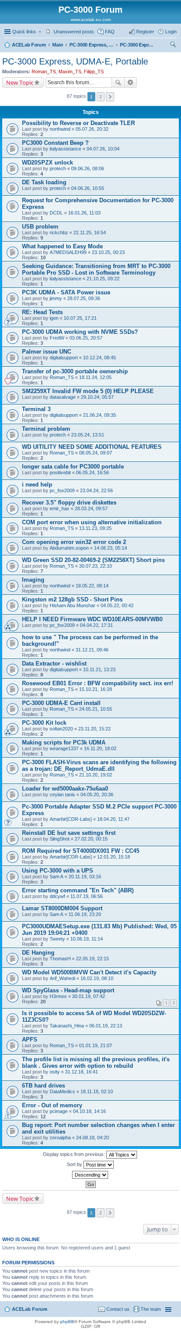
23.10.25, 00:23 (108, 252)
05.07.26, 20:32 (92, 129)
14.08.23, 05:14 (110, 548)
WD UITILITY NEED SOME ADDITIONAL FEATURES (92, 447)
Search (118, 82)
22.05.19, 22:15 (92, 958)
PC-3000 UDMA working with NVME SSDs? (80, 332)
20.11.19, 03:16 (85, 876)
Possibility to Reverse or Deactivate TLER (78, 123)
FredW (57, 337)
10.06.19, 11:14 (86, 938)
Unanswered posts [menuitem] (74, 31)
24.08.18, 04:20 (92, 1137)
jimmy (56, 298)
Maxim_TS (69, 71)
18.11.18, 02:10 (96, 1091)
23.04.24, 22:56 (96, 490)
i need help (37, 484)
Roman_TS (44, 71)
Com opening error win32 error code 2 (74, 542)
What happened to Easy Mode (62, 246)
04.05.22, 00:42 (117, 605)
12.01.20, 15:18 (113, 856)
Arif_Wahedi (62, 978)
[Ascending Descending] (90, 1175)
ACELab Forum (29, 44)
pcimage (59, 1111)
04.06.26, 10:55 (87, 188)
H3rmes (58, 996)
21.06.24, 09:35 (99, 415)
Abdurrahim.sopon (69, 548)
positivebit (60, 472)
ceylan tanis (62, 794)
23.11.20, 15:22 (94, 728)
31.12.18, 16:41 (81, 1071)
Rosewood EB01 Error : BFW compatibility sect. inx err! (97, 683)
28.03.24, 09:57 (91, 508)
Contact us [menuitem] (118, 1309)
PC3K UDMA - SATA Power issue (66, 292)
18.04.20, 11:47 (113, 819)
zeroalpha (60, 1137)
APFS (29, 1039)
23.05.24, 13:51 (87, 434)
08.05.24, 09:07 (95, 452)
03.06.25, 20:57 (85, 337)
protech (58, 168)
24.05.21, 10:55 (95, 709)
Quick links (24, 31)
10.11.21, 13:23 (99, 669)
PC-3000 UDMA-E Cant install (61, 703)
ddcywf (57, 896)
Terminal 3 (36, 409)
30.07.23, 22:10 (95, 566)
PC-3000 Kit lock (44, 722)
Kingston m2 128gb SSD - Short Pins (72, 599)
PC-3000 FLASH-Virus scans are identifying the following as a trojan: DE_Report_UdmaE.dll (99, 765)
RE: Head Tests (42, 312)
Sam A (56, 876)
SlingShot (59, 838)
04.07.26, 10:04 (103, 148)
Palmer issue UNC (46, 351)
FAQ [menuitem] (110, 31)
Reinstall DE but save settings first (69, 833)
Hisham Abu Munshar (72, 605)
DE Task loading (44, 182)
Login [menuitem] (171, 31)
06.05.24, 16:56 (92, 472)
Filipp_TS (94, 71)
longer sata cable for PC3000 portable (73, 466)
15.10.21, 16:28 (95, 689)
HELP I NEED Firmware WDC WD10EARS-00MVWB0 (92, 619)
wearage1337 (64, 748)
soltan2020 (61, 728)
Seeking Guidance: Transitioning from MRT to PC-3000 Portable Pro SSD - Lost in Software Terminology (96, 269)
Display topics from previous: (74, 1154)
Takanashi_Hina (67, 1025)
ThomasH (60, 958)
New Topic (19, 82)
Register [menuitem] (145, 31)
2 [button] (100, 96)
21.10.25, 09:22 (103, 278)
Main (57, 44)
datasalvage (63, 397)
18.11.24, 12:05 (95, 377)
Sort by (75, 1164)
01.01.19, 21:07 (95, 1045)
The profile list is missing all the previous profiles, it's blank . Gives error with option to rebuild (96, 1062)
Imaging (33, 579)
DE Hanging (38, 952)
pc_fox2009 (62, 490)
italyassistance (65, 148)
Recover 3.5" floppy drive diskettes (69, 502)
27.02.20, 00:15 (91, 838)
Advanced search (131, 82)
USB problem (40, 226)
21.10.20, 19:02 (95, 774)
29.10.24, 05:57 (97, 397)
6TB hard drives (43, 1085)
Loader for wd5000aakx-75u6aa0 (65, 788)
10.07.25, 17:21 (80, 318)
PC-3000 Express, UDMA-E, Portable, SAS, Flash (91, 44)
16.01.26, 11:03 (84, 212)
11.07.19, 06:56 (86, 896)
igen (54, 318)
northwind (60, 129)
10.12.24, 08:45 (99, 357)
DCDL (56, 212)
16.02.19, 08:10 (96, 978)
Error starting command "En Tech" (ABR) (78, 890)
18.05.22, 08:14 (92, 585)
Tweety (57, 938)
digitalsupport (64, 357)
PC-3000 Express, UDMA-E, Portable (137, 44)
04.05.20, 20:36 (96, 794)
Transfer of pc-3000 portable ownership (75, 371)
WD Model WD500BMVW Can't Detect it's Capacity (89, 972)
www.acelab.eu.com (91, 19)
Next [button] (110, 96)
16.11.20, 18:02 (100, 748)
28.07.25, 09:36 (83, 298)
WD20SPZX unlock (47, 162)
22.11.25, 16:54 (89, 232)
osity (55, 1071)
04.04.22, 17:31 (96, 625)
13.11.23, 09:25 (95, 528)
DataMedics (62, 1091)
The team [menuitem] (151, 1309)
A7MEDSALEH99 (68, 252)
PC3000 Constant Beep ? (55, 143)
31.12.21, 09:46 (92, 649)
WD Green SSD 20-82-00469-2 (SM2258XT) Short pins (93, 560)
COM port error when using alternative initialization (92, 522)
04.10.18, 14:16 (89, 1111)
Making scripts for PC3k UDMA (63, 742)
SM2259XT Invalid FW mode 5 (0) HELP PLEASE (88, 391)
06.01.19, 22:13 (105, 1025)
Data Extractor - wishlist (54, 663)
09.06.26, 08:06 (87, 168)
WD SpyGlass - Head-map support (68, 990)
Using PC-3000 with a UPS (57, 870)
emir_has (59, 508)
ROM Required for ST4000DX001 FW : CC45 (80, 851)
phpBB (67, 1321)
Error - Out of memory (52, 1105)
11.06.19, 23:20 (85, 914)
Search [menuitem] (173, 45)
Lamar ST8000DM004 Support (62, 908)
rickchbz (59, 232)
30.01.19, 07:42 (88, 996)
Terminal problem (46, 429)
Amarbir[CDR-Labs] (71, 819)
